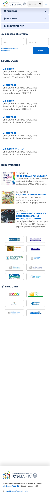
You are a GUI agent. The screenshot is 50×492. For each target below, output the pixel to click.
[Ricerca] (40, 4)
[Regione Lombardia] (35, 294)
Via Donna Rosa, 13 (11, 486)
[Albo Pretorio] (35, 258)
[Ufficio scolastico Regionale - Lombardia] (14, 312)
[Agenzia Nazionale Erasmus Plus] (14, 239)
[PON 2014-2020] (35, 276)
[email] (12, 41)
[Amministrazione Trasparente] (35, 267)
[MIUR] (14, 294)
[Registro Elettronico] (14, 258)
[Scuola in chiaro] (14, 303)
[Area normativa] (35, 239)
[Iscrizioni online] (35, 303)
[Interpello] (35, 248)
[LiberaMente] (14, 248)
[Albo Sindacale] (14, 267)
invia (40, 51)
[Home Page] (14, 4)
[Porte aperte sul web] (35, 312)
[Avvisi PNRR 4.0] (14, 276)
